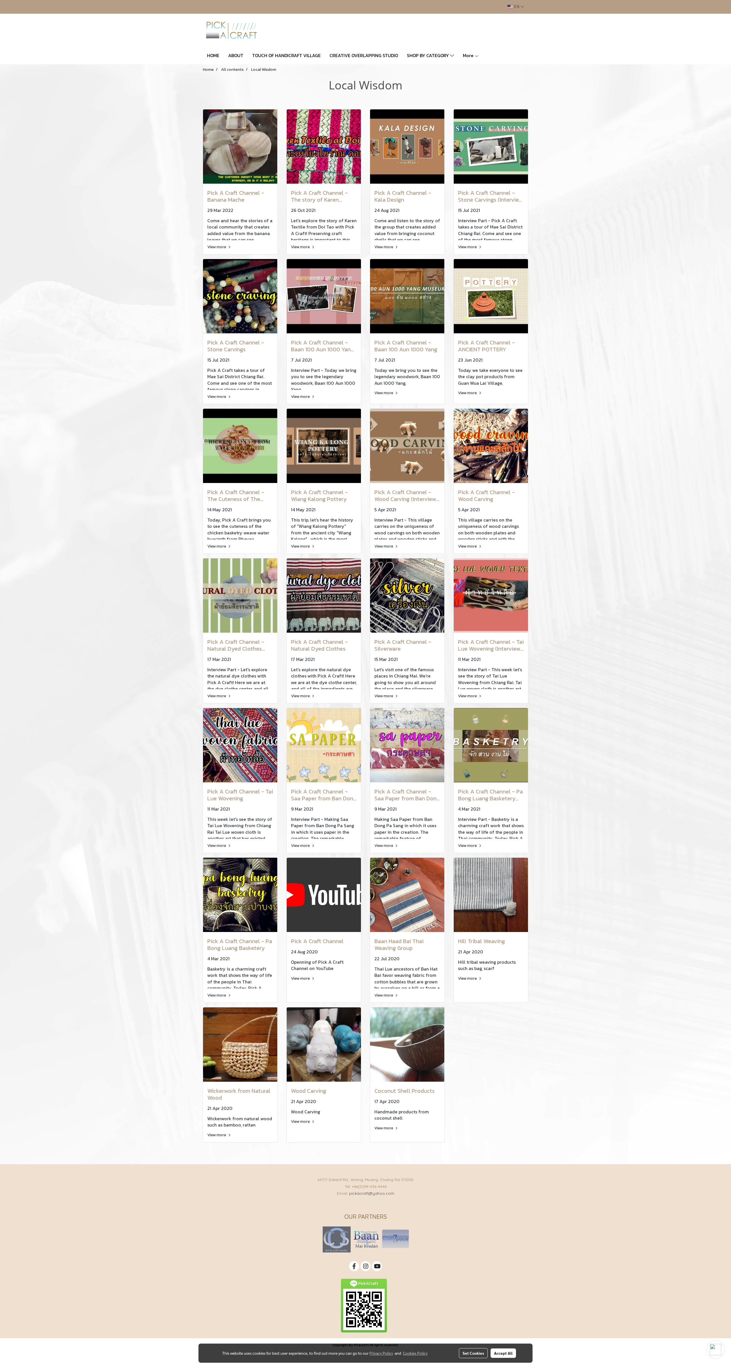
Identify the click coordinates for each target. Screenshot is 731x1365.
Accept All (503, 1353)
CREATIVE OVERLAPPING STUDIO (364, 55)
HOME (213, 55)
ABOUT (235, 55)
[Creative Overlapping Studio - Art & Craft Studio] (337, 1239)
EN (517, 7)
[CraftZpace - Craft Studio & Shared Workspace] (395, 1239)
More (469, 55)
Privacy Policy (381, 1353)
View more (217, 247)
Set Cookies (473, 1353)
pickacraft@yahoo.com (371, 1193)
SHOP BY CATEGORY (428, 55)
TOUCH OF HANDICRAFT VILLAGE (286, 55)
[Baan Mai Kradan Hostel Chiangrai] (366, 1239)
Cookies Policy (415, 1353)
